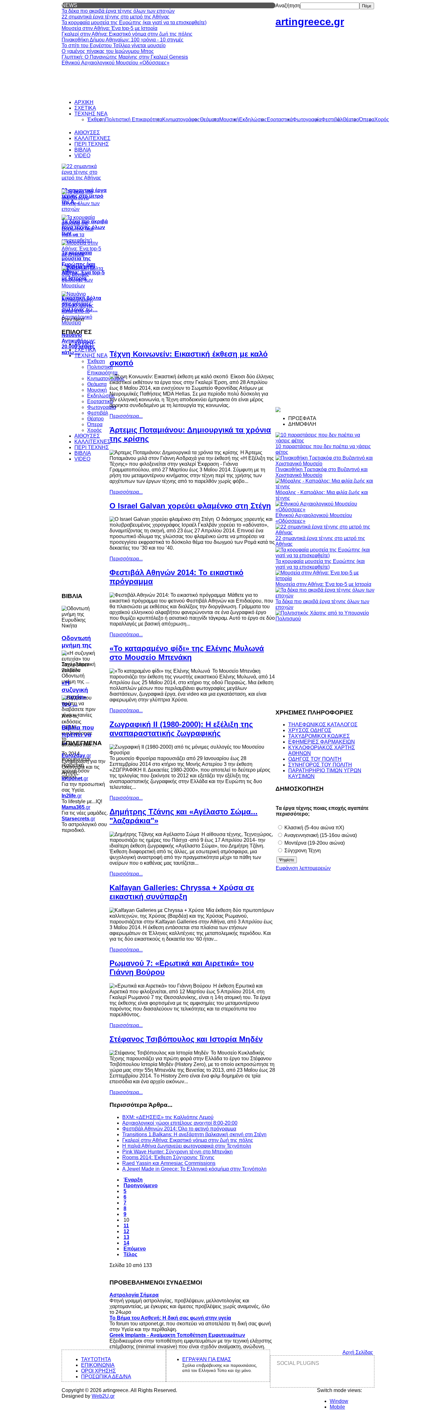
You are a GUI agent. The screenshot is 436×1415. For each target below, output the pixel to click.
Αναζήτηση (287, 5)
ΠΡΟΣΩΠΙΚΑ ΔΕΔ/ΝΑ (106, 1376)
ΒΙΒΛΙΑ (82, 453)
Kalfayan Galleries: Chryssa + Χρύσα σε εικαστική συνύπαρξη (181, 892)
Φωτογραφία (101, 407)
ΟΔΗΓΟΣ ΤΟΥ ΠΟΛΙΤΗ (315, 759)
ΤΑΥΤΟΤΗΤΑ (96, 1359)
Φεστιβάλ (97, 413)
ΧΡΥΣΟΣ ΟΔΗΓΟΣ (309, 730)
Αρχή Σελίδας (357, 1352)
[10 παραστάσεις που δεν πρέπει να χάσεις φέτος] (324, 440)
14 (126, 1243)
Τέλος (130, 1254)
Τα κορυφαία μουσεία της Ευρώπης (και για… (78, 261)
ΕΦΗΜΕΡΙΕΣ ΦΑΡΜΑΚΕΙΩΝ (321, 742)
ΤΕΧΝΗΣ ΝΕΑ (91, 355)
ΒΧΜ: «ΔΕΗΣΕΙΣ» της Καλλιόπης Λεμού (168, 1117)
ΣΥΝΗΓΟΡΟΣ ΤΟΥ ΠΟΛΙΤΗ (320, 764)
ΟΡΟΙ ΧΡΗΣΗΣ (98, 1371)
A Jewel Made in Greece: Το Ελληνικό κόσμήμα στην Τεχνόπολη (194, 1169)
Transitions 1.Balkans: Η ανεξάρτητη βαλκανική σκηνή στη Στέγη (194, 1134)
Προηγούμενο (141, 1185)
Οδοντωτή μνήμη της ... (77, 645)
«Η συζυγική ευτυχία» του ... (75, 693)
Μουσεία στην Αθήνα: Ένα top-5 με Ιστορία (323, 584)
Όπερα (94, 424)
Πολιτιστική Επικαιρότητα (102, 369)
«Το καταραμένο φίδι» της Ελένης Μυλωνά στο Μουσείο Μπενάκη (186, 653)
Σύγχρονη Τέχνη (302, 850)
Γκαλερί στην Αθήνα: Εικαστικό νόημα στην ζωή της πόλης (187, 1140)
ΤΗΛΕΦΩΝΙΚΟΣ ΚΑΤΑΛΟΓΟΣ (322, 724)
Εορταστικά (100, 401)
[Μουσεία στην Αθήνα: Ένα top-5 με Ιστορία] (324, 578)
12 (126, 1231)
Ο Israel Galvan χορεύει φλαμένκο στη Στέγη (190, 505)
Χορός (94, 430)
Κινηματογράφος (106, 378)
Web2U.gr (103, 1396)
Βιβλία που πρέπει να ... (78, 734)
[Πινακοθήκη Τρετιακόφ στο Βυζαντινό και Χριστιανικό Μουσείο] (324, 463)
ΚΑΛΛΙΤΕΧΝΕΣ (92, 441)
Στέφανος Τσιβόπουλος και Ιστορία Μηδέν (186, 1039)
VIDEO (82, 459)
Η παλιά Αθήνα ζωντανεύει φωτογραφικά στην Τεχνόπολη (186, 1146)
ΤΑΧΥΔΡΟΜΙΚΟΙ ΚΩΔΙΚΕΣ (319, 736)
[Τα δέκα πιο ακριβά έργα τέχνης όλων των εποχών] (324, 595)
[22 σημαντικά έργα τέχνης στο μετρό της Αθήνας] (324, 532)
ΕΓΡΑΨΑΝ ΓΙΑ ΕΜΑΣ (206, 1359)
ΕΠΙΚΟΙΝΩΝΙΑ (98, 1365)
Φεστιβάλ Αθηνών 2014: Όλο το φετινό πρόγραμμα (179, 1128)
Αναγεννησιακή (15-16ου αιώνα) (320, 835)
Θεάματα (97, 384)
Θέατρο (95, 418)
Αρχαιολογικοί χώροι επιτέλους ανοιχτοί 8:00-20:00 (179, 1123)
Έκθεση (96, 361)
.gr (76, 755)
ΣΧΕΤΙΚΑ (85, 349)
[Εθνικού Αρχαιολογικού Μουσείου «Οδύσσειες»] (324, 509)
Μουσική (97, 390)
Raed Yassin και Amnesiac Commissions (168, 1163)
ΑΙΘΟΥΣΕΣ (87, 436)
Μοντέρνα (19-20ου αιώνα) (314, 843)
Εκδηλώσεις (101, 395)
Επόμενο (135, 1248)
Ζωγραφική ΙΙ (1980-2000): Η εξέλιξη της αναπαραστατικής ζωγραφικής (181, 728)
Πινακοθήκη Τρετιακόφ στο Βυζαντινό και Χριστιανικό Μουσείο (321, 472)
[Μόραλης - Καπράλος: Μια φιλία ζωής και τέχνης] (324, 486)
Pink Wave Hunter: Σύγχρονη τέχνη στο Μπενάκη (177, 1151)
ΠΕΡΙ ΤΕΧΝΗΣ (91, 447)
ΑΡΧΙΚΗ (84, 344)
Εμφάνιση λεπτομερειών (303, 868)
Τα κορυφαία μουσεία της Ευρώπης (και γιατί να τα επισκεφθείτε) (320, 564)
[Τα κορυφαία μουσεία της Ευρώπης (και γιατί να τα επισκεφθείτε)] (324, 555)
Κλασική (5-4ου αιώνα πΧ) (313, 827)
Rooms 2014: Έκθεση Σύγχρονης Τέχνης (168, 1157)
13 (126, 1237)
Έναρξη (133, 1179)
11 (126, 1225)
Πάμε (367, 6)
